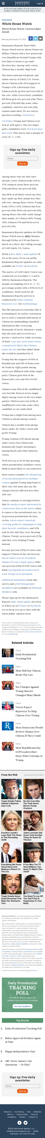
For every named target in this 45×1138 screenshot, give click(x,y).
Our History (19, 1112)
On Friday (7, 121)
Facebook (32, 266)
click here (27, 115)
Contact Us (33, 1117)
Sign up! (22, 163)
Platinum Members (18, 965)
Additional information (14, 579)
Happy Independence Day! (20, 1051)
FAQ (28, 1112)
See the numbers (22, 1006)
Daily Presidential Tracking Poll (23, 1028)
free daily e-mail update (24, 254)
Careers (22, 1117)
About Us (8, 1112)
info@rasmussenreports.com (18, 1131)
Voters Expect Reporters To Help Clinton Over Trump (27, 711)
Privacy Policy (22, 1114)
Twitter (20, 266)
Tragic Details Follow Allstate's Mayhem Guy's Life (11, 803)
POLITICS (7, 20)
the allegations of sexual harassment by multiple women (22, 478)
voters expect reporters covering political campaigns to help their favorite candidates (22, 524)
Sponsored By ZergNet (34, 775)
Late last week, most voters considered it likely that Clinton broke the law (21, 345)
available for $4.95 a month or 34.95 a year (22, 955)
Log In (40, 3)
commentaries (28, 952)
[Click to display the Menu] (3, 3)
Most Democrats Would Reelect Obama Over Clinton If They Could (29, 731)
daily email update (21, 601)
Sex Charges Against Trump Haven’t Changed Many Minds (28, 691)
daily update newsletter (20, 944)
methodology (30, 303)
